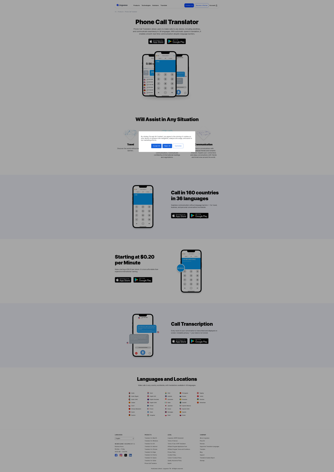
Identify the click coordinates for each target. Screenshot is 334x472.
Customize (178, 146)
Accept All (156, 146)
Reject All (167, 146)
